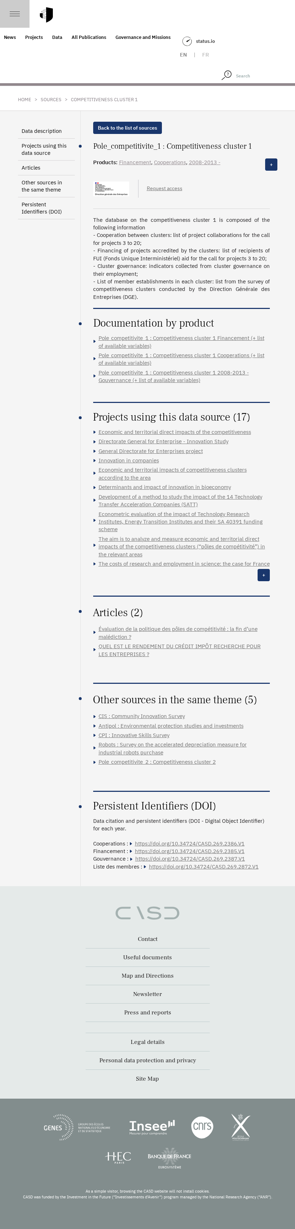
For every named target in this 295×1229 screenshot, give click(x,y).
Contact (148, 939)
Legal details (148, 1042)
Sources (51, 100)
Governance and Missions (143, 37)
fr (205, 54)
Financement (135, 162)
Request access (164, 188)
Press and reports (147, 1013)
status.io (205, 41)
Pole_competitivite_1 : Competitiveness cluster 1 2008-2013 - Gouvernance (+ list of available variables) (174, 376)
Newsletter (147, 994)
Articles (31, 167)
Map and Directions (148, 976)
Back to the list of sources (127, 128)
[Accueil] (46, 14)
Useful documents (147, 957)
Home (24, 100)
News (10, 37)
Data (57, 37)
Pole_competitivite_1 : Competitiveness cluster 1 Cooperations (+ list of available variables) (181, 359)
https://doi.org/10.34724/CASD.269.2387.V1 (190, 858)
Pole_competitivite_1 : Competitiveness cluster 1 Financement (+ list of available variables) (181, 342)
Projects (34, 37)
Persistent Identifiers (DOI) (42, 208)
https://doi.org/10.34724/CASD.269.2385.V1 (190, 851)
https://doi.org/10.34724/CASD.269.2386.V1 (190, 843)
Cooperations (170, 162)
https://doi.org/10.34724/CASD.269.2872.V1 (204, 866)
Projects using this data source (44, 149)
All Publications (89, 37)
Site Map (147, 1079)
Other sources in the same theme (42, 186)
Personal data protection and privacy (147, 1060)
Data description (42, 130)
